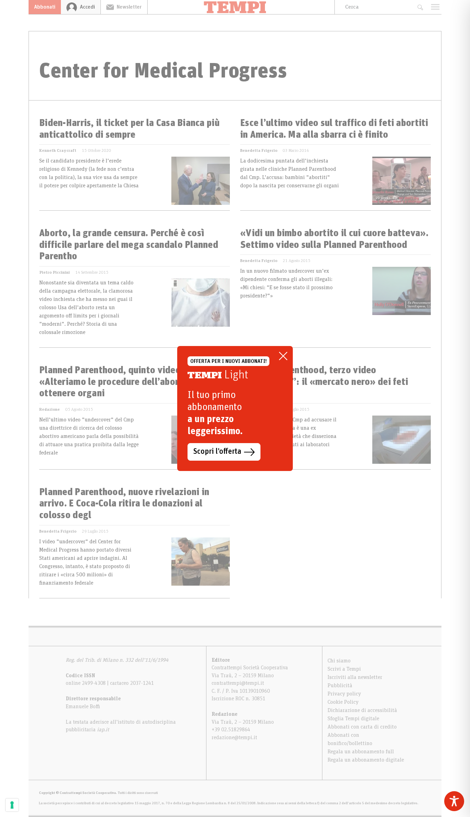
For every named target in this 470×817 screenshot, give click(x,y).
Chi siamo (339, 660)
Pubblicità (340, 685)
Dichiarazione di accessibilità (362, 710)
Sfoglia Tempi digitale (353, 718)
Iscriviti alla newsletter (355, 677)
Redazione (49, 409)
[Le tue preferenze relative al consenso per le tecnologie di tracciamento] (12, 804)
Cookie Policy (343, 702)
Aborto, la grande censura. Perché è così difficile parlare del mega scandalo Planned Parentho (128, 245)
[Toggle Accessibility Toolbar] (454, 801)
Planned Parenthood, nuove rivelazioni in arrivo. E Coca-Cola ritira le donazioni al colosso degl (124, 504)
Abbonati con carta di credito (362, 727)
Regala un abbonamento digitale (366, 760)
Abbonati (44, 7)
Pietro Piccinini (54, 272)
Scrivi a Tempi (344, 669)
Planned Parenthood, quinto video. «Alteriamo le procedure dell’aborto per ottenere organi (121, 382)
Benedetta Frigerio (258, 150)
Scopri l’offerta (217, 451)
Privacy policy (344, 693)
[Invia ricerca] (420, 7)
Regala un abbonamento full (361, 751)
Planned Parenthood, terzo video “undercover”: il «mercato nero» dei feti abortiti (324, 382)
